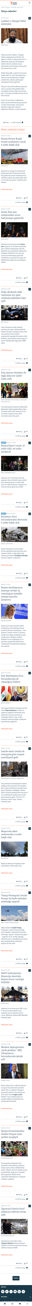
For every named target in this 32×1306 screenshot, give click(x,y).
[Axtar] (27, 1304)
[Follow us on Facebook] (2, 1291)
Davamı (16, 1278)
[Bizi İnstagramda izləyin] (12, 1304)
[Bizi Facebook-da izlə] (5, 1304)
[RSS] (19, 1291)
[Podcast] (23, 1291)
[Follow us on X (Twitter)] (11, 1291)
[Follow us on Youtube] (15, 1291)
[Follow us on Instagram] (7, 1291)
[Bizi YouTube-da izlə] (20, 1304)
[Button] (6, 122)
